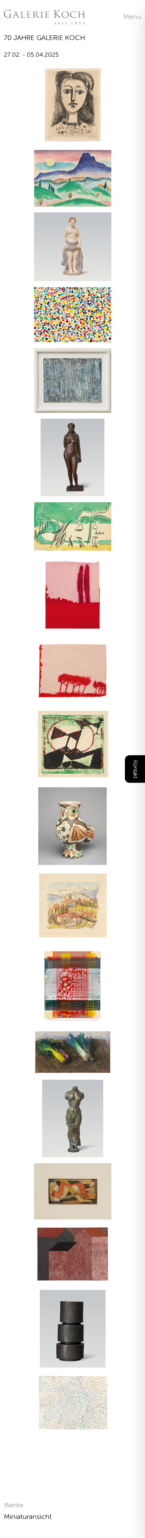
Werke (14, 1505)
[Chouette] (72, 860)
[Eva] (72, 491)
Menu (132, 16)
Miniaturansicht (28, 1516)
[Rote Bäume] (72, 696)
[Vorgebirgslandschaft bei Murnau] (72, 201)
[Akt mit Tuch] (72, 276)
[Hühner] (72, 776)
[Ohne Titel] (72, 408)
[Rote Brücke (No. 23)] (72, 1214)
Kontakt (135, 769)
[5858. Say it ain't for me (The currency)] (72, 337)
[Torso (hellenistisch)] (72, 1152)
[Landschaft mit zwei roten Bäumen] (72, 629)
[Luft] (72, 1428)
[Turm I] (73, 1362)
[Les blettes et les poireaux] (72, 1069)
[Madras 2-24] (72, 1019)
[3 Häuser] (72, 1279)
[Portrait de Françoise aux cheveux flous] (73, 139)
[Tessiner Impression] (72, 936)
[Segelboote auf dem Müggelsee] (72, 546)
